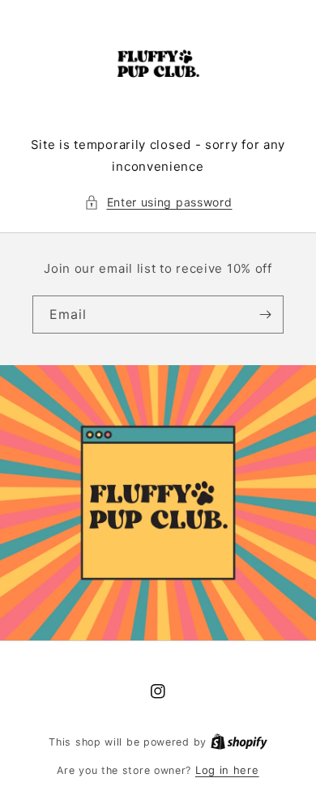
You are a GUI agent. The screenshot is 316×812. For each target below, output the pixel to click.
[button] (158, 202)
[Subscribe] (265, 314)
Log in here (227, 769)
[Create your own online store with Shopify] (239, 741)
